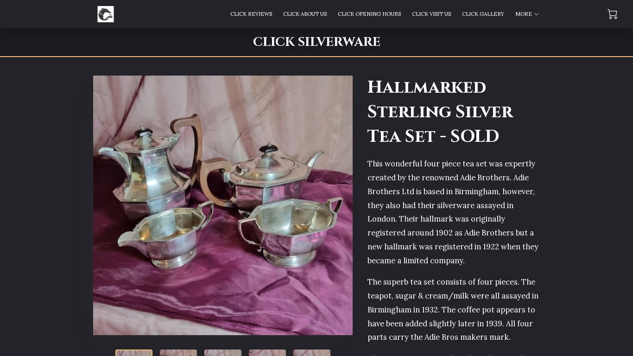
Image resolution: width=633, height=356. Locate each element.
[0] (612, 14)
